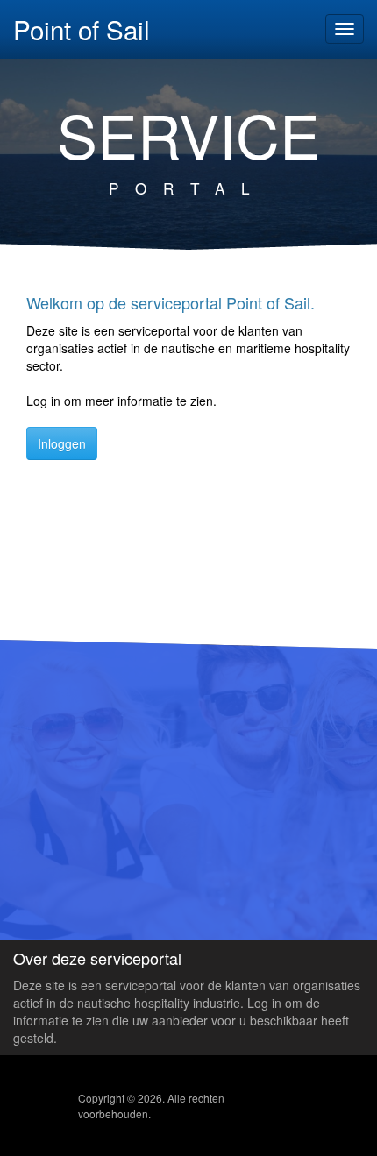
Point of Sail (81, 27)
